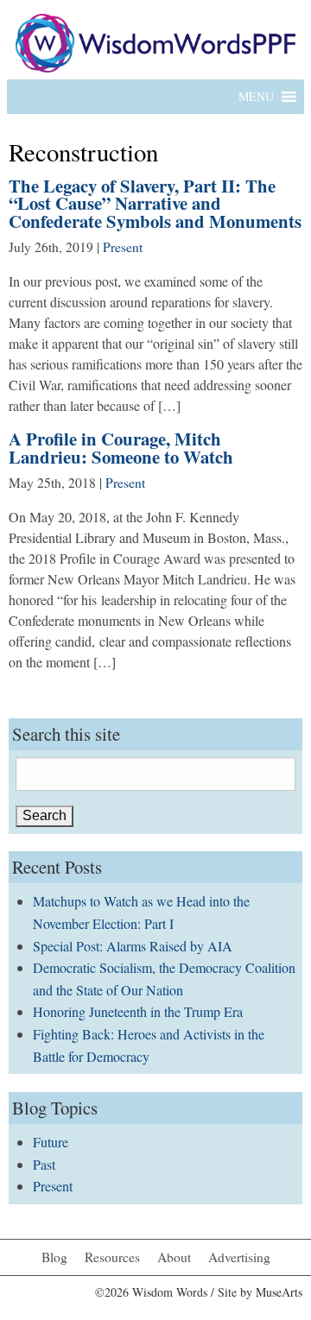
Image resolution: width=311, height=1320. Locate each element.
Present (123, 247)
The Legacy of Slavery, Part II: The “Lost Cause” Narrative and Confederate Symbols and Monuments (155, 204)
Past (44, 1164)
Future (50, 1142)
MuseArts (279, 1292)
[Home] (155, 41)
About (174, 1257)
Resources (112, 1257)
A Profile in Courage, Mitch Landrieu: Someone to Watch (121, 448)
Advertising (239, 1257)
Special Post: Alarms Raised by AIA (132, 946)
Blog (54, 1257)
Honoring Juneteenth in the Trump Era (138, 1011)
